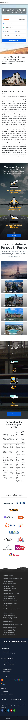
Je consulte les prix (14, 40)
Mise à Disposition (22, 18)
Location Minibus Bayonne (9, 598)
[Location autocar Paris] (14, 270)
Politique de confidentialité (8, 664)
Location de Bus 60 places (9, 627)
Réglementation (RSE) (7, 661)
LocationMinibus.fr (18, 717)
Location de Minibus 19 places (10, 617)
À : (16, 31)
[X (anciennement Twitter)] (5, 711)
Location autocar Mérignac (9, 629)
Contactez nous (6, 651)
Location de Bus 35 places (9, 596)
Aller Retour (6, 18)
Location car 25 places (8, 586)
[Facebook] (2, 710)
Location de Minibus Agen (9, 601)
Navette (14, 235)
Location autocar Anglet (8, 632)
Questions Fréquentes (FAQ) (9, 653)
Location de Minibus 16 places (10, 600)
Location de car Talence (8, 585)
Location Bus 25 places (8, 613)
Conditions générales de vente (9, 662)
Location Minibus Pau (8, 581)
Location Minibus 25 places (9, 583)
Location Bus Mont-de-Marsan (10, 612)
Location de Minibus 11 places (10, 603)
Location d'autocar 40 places (10, 634)
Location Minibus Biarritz (9, 615)
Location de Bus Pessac (9, 619)
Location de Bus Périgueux (9, 588)
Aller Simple (14, 18)
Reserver (14, 414)
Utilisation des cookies (7, 669)
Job (3, 654)
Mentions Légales (6, 671)
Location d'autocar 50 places (10, 630)
